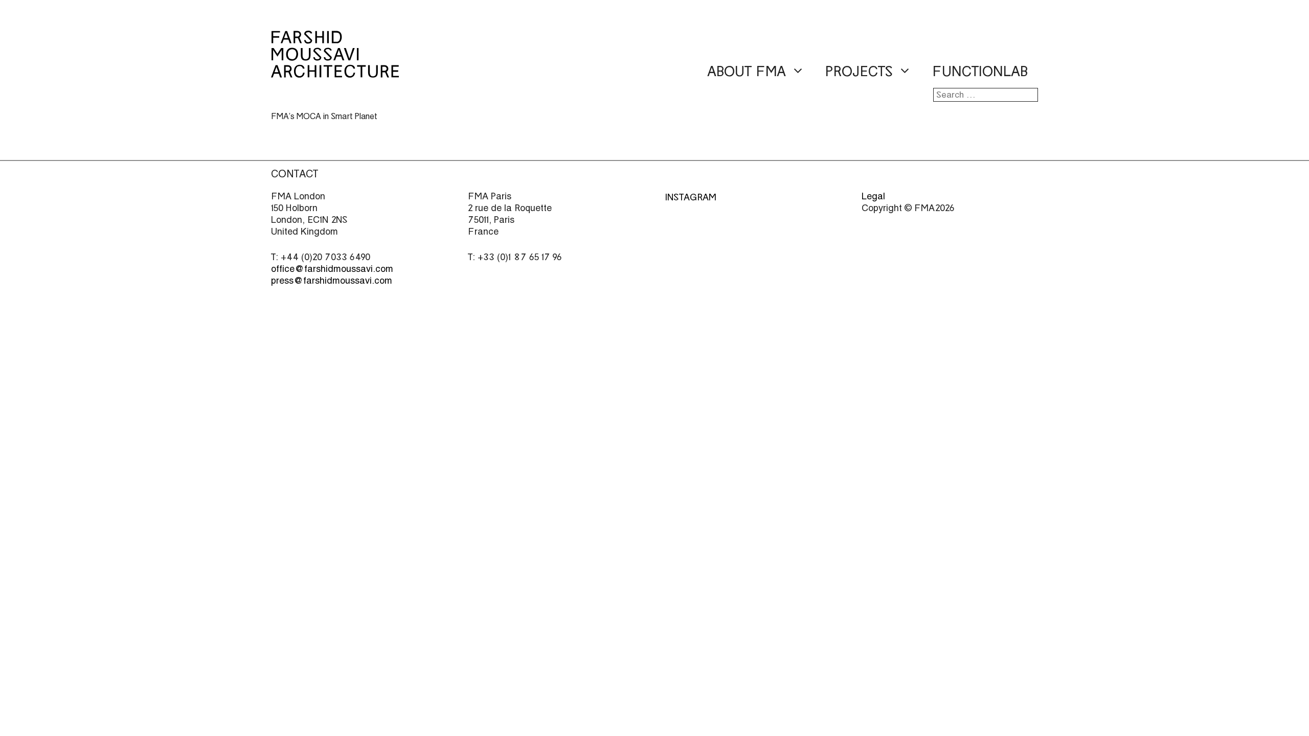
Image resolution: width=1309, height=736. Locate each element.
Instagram (690, 197)
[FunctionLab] (335, 70)
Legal (873, 196)
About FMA (746, 71)
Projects (859, 71)
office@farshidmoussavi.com (332, 268)
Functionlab (980, 71)
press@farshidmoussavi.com (331, 280)
